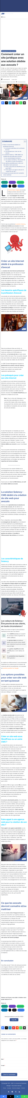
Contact (23, 1088)
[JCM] (7, 13)
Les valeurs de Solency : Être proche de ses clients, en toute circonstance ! (15, 160)
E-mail (3, 1065)
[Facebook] (2, 102)
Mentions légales (16, 1088)
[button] (1, 91)
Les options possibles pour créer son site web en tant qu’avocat (13, 164)
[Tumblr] (13, 102)
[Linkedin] (10, 102)
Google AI (20, 186)
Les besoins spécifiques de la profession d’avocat (15, 149)
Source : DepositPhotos (7, 98)
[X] (6, 102)
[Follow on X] (9, 79)
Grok (14, 186)
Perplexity (12, 182)
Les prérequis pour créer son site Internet (13, 152)
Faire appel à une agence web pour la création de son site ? (15, 170)
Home (4, 1088)
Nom (2, 1059)
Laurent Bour (5, 79)
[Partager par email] (24, 102)
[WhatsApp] (20, 102)
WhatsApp (20, 182)
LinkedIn (4, 186)
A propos (9, 1088)
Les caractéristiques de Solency (13, 158)
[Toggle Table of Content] (24, 141)
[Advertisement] (14, 34)
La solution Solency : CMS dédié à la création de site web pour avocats (13, 155)
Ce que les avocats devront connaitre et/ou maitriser (13, 174)
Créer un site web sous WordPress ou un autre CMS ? (15, 167)
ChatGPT (4, 182)
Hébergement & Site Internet (8, 51)
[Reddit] (17, 1027)
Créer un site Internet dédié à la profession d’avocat (11, 145)
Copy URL (14, 1019)
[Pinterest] (17, 102)
